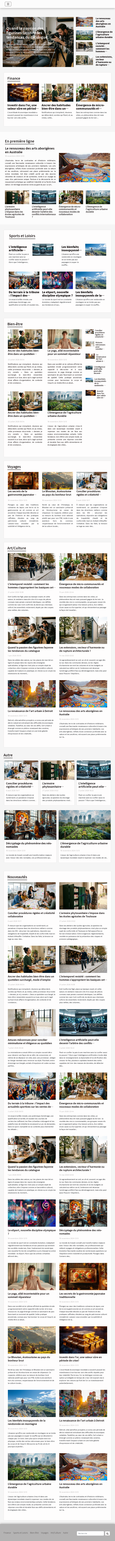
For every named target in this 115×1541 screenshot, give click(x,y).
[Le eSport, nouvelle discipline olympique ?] (57, 280)
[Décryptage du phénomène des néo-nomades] (30, 825)
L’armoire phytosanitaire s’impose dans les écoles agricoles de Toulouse (14, 211)
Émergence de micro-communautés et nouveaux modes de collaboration (90, 110)
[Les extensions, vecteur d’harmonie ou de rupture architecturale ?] (84, 60)
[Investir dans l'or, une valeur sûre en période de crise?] (23, 92)
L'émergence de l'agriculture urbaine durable (104, 34)
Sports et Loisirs (20, 1532)
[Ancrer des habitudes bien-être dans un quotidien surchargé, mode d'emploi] (57, 92)
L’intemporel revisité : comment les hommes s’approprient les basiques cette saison (103, 51)
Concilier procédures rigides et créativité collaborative (100, 334)
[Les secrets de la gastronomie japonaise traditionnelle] (23, 480)
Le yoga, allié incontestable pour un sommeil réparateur (64, 352)
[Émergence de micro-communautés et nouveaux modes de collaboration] (92, 92)
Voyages (44, 1532)
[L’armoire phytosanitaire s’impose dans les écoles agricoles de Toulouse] (17, 197)
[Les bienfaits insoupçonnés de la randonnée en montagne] (91, 280)
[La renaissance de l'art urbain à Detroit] (90, 356)
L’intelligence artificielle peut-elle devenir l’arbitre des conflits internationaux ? (44, 211)
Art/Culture (56, 1532)
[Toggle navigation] (8, 4)
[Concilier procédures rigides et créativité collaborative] (90, 331)
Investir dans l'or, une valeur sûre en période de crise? (22, 108)
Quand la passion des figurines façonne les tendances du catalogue (26, 32)
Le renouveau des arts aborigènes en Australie (103, 22)
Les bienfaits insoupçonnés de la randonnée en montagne (89, 297)
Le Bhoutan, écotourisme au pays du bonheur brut (56, 493)
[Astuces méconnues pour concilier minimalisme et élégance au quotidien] (90, 343)
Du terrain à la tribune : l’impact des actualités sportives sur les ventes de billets (29, 1107)
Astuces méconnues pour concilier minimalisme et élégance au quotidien (101, 349)
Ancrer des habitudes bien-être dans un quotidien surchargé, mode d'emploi (56, 110)
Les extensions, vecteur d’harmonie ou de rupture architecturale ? (104, 62)
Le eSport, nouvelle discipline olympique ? (57, 293)
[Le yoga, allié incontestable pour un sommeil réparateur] (65, 339)
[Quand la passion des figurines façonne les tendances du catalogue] (32, 630)
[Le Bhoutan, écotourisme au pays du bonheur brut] (57, 480)
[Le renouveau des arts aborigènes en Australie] (84, 21)
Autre (65, 1532)
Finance (7, 1532)
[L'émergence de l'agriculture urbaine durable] (84, 35)
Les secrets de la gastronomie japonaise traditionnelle (21, 495)
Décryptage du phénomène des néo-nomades (29, 844)
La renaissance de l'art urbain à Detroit (101, 359)
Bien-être (34, 1532)
